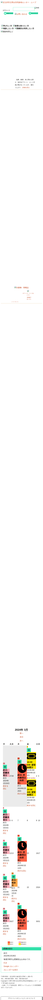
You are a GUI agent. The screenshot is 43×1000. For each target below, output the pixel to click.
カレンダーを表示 (11, 970)
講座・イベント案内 (31, 16)
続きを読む (22, 794)
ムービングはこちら (14, 301)
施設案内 (31, 19)
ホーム (12, 16)
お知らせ (12, 19)
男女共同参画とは (31, 22)
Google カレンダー (11, 966)
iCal (5, 963)
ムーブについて (12, 22)
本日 (21, 737)
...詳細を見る (25, 87)
